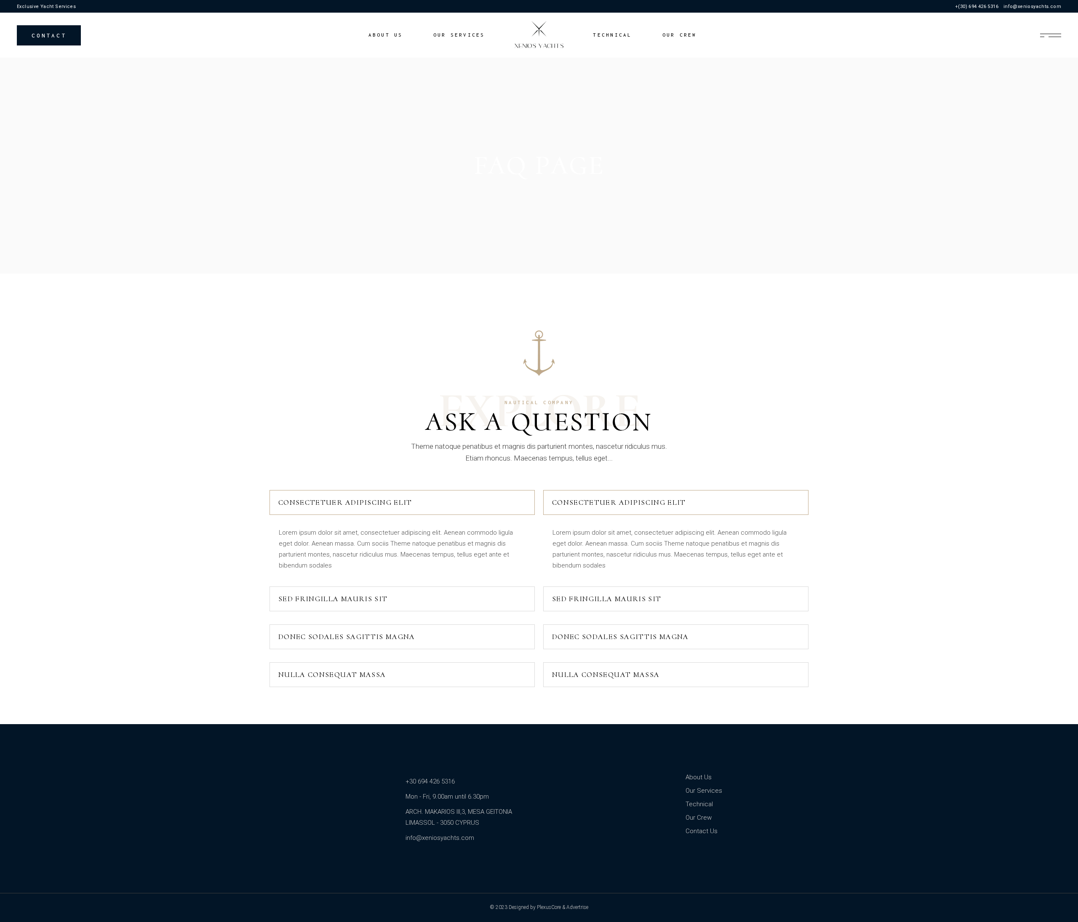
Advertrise (577, 907)
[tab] (402, 502)
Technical (699, 804)
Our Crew (699, 817)
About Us (699, 777)
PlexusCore (549, 907)
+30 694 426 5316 (430, 781)
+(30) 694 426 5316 (976, 6)
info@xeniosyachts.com (1032, 6)
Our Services (704, 790)
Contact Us (702, 831)
